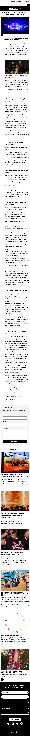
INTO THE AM (26, 734)
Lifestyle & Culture (12, 14)
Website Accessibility (13, 731)
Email (4, 421)
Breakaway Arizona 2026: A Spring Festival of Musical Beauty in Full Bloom (14, 476)
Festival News (13, 12)
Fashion (4, 12)
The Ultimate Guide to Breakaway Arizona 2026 (14, 594)
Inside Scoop (23, 12)
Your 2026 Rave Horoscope (10, 635)
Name (4, 415)
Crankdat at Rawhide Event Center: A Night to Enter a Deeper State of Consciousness (13, 515)
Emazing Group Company (18, 734)
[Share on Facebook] (10, 399)
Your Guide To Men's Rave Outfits (12, 672)
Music (22, 14)
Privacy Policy (4, 731)
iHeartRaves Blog (14, 9)
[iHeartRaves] (14, 2)
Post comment (15, 442)
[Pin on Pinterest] (15, 399)
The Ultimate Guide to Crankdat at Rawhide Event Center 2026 (12, 553)
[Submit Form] (27, 692)
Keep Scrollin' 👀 (15, 450)
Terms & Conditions (21, 731)
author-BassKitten (14, 396)
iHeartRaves (16, 732)
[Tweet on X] (12, 399)
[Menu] (2, 2)
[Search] (28, 5)
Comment (5, 428)
